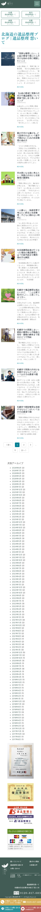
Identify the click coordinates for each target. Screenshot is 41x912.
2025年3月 (16, 514)
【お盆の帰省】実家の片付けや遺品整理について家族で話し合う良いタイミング (28, 97)
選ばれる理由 (34, 861)
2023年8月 (16, 565)
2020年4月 (16, 674)
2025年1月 (16, 519)
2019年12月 (17, 679)
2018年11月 (16, 704)
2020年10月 (17, 658)
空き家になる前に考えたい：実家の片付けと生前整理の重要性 (28, 175)
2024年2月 (16, 549)
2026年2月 (16, 484)
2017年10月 (17, 734)
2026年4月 (16, 478)
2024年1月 (16, 552)
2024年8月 (16, 533)
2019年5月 (16, 688)
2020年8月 (16, 663)
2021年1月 (16, 650)
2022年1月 (16, 617)
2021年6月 (16, 636)
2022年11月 (17, 590)
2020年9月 (16, 660)
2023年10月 (17, 560)
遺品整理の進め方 (16, 865)
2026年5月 (16, 476)
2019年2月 (16, 696)
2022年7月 (16, 601)
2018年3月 (16, 723)
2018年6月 (16, 715)
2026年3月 (16, 481)
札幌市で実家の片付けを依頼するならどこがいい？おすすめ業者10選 (28, 372)
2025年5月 (16, 508)
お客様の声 (33, 865)
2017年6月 (16, 739)
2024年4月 (16, 544)
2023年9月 (16, 563)
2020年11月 (17, 655)
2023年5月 (16, 574)
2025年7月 (16, 503)
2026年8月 (16, 468)
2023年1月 (16, 584)
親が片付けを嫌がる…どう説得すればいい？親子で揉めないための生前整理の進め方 (28, 137)
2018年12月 (17, 701)
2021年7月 (16, 633)
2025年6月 (16, 506)
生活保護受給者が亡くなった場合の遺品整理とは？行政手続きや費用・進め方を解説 (28, 254)
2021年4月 (16, 641)
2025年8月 (16, 500)
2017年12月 (17, 728)
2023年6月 (16, 571)
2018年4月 (16, 720)
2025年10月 (17, 495)
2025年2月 (16, 517)
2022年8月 (16, 598)
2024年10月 (17, 527)
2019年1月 (16, 698)
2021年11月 (16, 622)
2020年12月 (17, 652)
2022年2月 (16, 614)
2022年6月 (16, 603)
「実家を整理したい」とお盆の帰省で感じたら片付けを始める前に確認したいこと (28, 57)
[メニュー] (37, 3)
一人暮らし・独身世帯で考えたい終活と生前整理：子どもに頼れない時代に (28, 214)
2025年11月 (17, 492)
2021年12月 (17, 620)
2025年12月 (17, 489)
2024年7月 (16, 536)
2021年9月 (16, 628)
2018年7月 (16, 712)
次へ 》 (24, 450)
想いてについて (15, 861)
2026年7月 (16, 470)
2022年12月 (17, 587)
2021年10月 (17, 625)
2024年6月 (16, 538)
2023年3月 (16, 579)
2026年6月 (16, 473)
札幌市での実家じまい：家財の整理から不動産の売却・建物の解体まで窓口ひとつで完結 (28, 333)
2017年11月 (16, 731)
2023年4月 (16, 576)
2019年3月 (16, 693)
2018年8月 (16, 709)
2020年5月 (16, 671)
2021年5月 (16, 639)
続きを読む (20, 87)
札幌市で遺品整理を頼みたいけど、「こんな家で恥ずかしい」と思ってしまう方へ (28, 293)
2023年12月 (17, 555)
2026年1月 (16, 487)
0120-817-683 (30, 893)
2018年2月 (16, 726)
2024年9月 (16, 530)
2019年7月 (16, 685)
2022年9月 (16, 595)
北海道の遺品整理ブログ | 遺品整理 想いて (19, 38)
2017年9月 (16, 736)
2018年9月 (16, 707)
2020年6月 (16, 669)
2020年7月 (16, 666)
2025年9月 (16, 498)
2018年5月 (16, 717)
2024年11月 (17, 525)
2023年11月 (17, 557)
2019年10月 (17, 682)
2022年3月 (16, 612)
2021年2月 (16, 647)
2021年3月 (16, 644)
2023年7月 (16, 568)
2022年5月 (16, 606)
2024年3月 (16, 546)
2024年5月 (16, 541)
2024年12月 (17, 522)
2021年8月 (16, 631)
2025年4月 (16, 511)
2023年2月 (16, 582)
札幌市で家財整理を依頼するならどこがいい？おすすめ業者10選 (28, 409)
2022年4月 (16, 609)
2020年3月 (16, 677)
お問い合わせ (15, 868)
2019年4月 (16, 690)
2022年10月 (17, 593)
